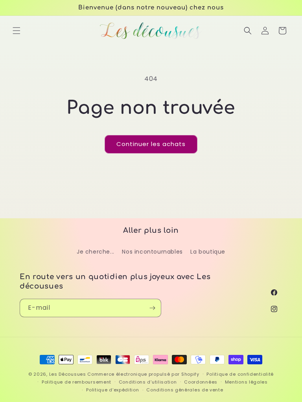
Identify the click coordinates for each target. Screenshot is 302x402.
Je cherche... (95, 252)
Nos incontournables (152, 252)
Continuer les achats (151, 144)
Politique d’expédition (112, 390)
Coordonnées (200, 382)
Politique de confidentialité (240, 374)
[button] (16, 30)
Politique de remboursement (76, 382)
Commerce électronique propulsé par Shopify (143, 374)
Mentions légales (246, 382)
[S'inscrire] (152, 308)
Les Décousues (67, 374)
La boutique (207, 252)
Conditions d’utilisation (148, 382)
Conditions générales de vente (184, 390)
